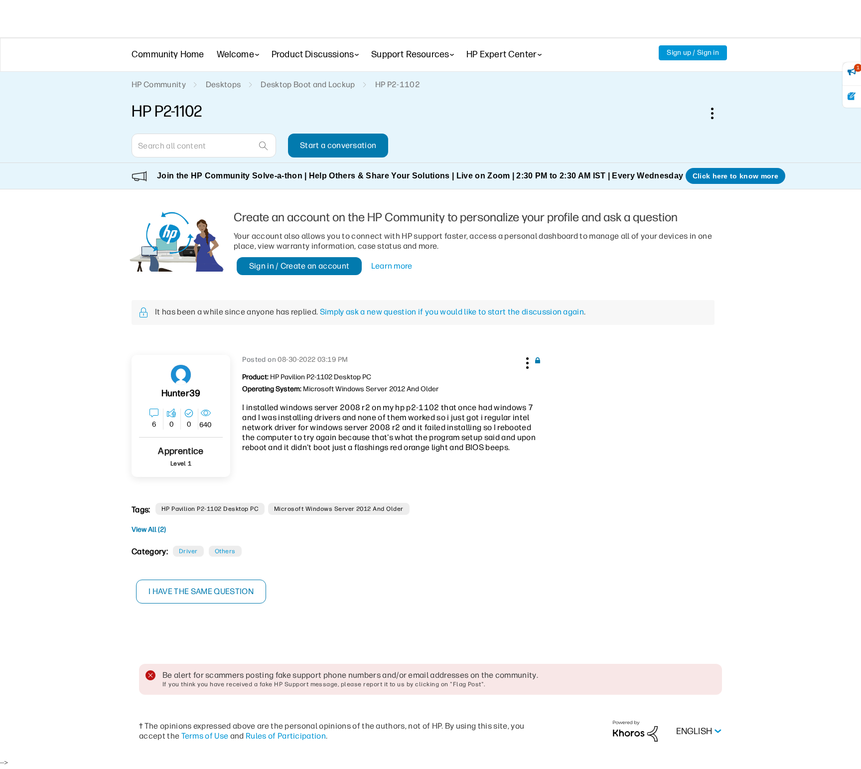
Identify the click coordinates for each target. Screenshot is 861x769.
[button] (526, 361)
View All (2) (149, 529)
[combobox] (204, 145)
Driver (188, 551)
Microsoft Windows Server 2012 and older (339, 508)
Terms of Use (205, 736)
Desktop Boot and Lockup (308, 84)
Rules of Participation (286, 736)
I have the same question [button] (201, 591)
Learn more (392, 266)
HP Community (159, 84)
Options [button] (717, 113)
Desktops (223, 84)
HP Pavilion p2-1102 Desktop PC (210, 508)
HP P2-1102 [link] (397, 84)
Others (225, 551)
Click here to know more (735, 176)
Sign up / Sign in (693, 52)
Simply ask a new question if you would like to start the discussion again (452, 311)
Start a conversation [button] (338, 145)
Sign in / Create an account (299, 266)
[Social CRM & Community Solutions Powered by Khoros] (635, 731)
